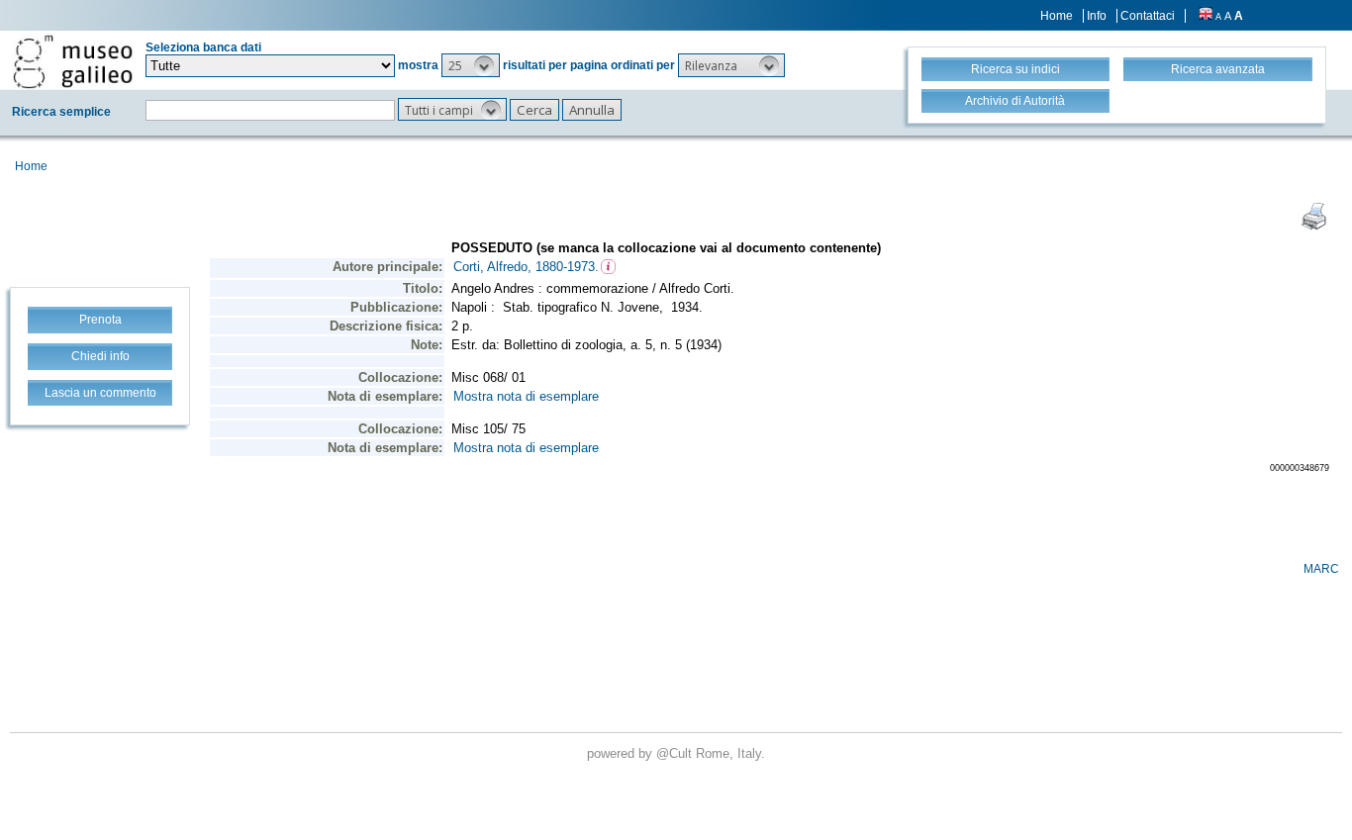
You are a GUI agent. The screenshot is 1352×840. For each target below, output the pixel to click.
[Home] (73, 61)
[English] (1205, 16)
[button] (470, 65)
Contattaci (1147, 16)
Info (1097, 16)
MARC (1321, 569)
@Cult (676, 753)
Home (1056, 16)
